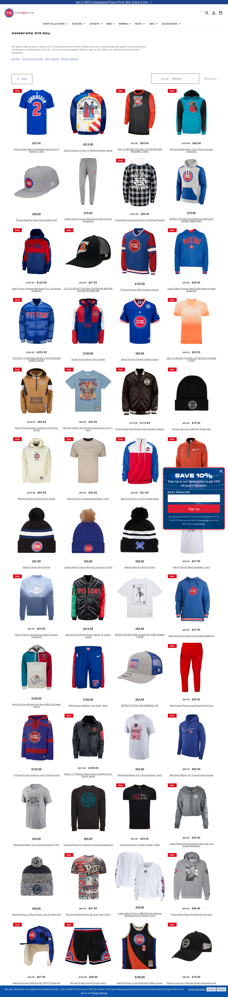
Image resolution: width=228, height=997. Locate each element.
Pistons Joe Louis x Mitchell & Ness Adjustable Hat (191, 983)
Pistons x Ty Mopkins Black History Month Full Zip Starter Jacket (88, 775)
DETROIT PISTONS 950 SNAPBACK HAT (139, 705)
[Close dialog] (221, 471)
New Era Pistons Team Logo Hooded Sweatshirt (191, 636)
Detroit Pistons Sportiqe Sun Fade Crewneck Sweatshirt (36, 636)
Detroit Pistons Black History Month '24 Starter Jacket (88, 636)
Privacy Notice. (100, 993)
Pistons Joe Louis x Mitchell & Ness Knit (191, 429)
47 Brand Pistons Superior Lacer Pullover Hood (36, 775)
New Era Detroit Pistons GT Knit (140, 567)
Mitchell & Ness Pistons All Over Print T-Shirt (88, 914)
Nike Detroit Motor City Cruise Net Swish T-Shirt (36, 845)
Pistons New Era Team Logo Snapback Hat (36, 220)
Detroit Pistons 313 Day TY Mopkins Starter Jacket (88, 150)
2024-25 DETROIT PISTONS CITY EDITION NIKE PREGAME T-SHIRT (140, 150)
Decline (221, 989)
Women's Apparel (69, 58)
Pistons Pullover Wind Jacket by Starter (140, 290)
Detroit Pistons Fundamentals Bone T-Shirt (88, 499)
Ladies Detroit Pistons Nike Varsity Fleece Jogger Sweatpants (88, 220)
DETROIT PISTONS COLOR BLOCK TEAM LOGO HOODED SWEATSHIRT (191, 220)
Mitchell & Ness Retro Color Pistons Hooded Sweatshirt (191, 150)
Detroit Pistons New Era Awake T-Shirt (191, 567)
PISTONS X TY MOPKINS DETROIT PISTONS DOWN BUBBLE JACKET (37, 359)
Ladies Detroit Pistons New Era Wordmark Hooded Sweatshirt (191, 290)
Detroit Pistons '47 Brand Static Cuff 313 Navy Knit (36, 914)
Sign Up (193, 509)
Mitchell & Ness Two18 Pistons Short (88, 983)
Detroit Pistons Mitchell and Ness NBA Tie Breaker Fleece (36, 705)
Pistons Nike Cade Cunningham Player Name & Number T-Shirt (36, 150)
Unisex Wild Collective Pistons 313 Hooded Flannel (139, 220)
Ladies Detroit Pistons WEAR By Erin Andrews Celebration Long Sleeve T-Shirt (140, 914)
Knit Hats (15, 58)
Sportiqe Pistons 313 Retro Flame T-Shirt (140, 845)
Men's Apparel (52, 58)
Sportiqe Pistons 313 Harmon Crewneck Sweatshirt (88, 845)
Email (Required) (179, 492)
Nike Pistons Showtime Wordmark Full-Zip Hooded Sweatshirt (36, 290)
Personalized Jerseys (32, 58)
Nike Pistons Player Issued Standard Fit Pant (191, 705)
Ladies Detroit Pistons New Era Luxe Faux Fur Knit (88, 567)
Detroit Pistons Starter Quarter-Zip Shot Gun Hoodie (36, 429)
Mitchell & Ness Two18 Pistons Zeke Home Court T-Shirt (88, 429)
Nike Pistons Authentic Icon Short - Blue (88, 705)
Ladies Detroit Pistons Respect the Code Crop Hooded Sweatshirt (191, 845)
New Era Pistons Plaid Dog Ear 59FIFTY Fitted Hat (36, 983)
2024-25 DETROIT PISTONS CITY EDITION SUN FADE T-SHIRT (191, 359)
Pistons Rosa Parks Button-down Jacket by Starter (139, 429)
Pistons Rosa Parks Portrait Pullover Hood (191, 914)
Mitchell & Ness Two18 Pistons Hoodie (36, 499)
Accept (211, 989)
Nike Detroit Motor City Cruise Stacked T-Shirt (140, 775)
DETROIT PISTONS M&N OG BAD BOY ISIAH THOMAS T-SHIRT (140, 636)
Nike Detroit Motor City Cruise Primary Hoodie (191, 775)
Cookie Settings (196, 989)
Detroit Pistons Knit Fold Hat (36, 567)
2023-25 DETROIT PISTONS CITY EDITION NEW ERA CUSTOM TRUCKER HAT (88, 290)
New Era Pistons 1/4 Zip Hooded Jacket (140, 499)
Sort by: (165, 78)
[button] (55, 23)
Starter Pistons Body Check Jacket (88, 359)
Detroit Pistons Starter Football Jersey (140, 359)
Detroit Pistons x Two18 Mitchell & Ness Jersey (140, 983)
